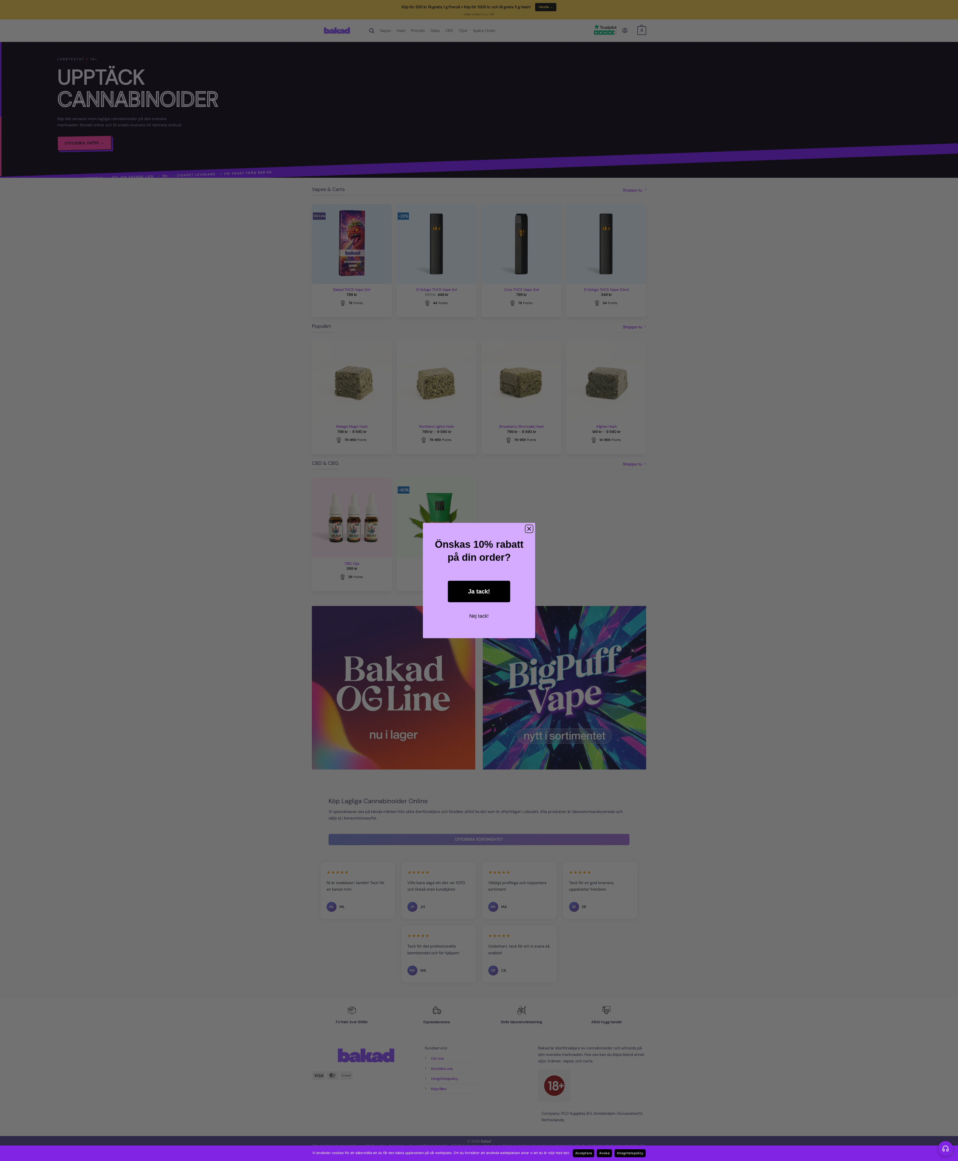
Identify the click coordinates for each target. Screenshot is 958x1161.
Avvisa (604, 1153)
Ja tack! (479, 591)
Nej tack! (479, 616)
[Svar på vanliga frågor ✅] (945, 1148)
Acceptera (583, 1153)
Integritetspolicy (630, 1153)
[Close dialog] (529, 529)
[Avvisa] (951, 1155)
